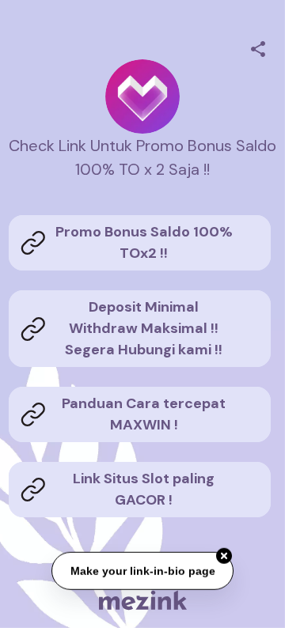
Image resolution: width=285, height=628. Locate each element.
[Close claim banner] (224, 556)
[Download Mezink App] (143, 599)
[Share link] (258, 47)
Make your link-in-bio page (142, 570)
